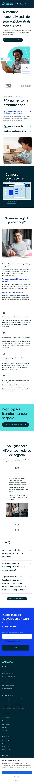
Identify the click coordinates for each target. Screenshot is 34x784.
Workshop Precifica (7, 689)
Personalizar (17, 777)
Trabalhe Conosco (7, 730)
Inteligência (5, 670)
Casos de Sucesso (7, 740)
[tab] (17, 468)
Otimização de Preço (8, 673)
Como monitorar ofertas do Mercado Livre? (14, 705)
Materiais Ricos (6, 749)
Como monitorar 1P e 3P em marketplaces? (14, 708)
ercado (12, 670)
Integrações (5, 746)
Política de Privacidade (14, 641)
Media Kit (5, 727)
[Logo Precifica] (7, 3)
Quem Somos (6, 717)
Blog (3, 743)
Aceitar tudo (17, 773)
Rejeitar (17, 781)
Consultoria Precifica (8, 685)
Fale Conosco (6, 724)
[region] (17, 771)
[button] (17, 112)
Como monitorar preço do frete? (11, 702)
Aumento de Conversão (8, 676)
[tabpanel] (17, 496)
